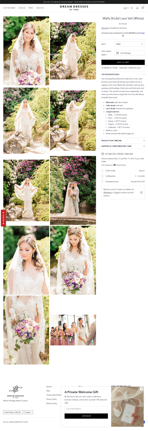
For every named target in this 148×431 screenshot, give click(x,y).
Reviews (3, 218)
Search (49, 386)
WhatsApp (107, 192)
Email (117, 192)
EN (125, 8)
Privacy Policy (51, 399)
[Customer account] (137, 8)
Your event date (106, 53)
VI (127, 8)
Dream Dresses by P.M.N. (18, 422)
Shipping (104, 28)
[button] (132, 8)
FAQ (48, 391)
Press (81, 386)
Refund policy (51, 403)
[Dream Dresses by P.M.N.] (74, 8)
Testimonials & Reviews (55, 395)
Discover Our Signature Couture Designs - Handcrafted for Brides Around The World (74, 2)
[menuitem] (9, 8)
